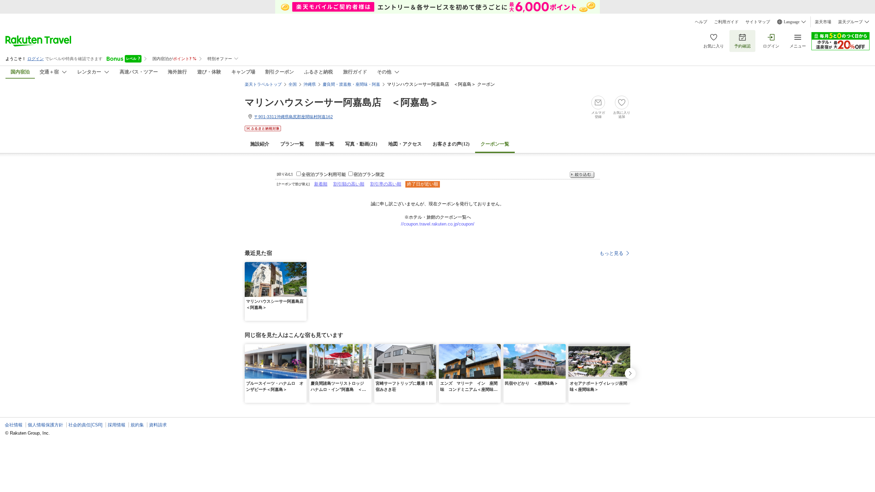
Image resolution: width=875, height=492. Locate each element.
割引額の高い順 (348, 184)
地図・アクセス (405, 144)
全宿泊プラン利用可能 (323, 174)
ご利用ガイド (726, 21)
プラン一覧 (292, 144)
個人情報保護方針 (45, 424)
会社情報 (14, 424)
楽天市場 (823, 21)
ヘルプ (701, 21)
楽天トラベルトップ (263, 84)
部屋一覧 (324, 144)
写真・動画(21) (361, 144)
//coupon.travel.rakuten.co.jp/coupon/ (437, 224)
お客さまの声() (451, 144)
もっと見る (611, 253)
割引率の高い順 (385, 184)
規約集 (137, 424)
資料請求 (158, 424)
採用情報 (116, 424)
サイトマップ (757, 21)
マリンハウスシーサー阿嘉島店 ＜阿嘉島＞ (342, 102)
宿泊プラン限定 (369, 174)
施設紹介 (259, 144)
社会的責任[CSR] (85, 424)
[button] (302, 266)
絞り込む (582, 175)
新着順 (320, 184)
